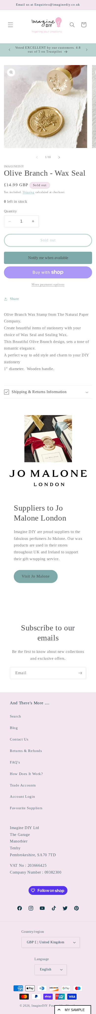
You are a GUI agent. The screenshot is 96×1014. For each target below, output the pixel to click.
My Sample (75, 1010)
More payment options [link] (48, 284)
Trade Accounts (23, 785)
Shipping (28, 192)
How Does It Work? (26, 774)
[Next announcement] (86, 49)
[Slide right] (59, 157)
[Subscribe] (80, 673)
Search (15, 716)
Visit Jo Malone (35, 576)
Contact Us (19, 739)
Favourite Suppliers (26, 808)
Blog (14, 728)
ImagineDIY (40, 1005)
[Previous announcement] (9, 49)
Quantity (10, 211)
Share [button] (14, 299)
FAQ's (15, 762)
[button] (10, 24)
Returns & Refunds (26, 751)
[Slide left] (37, 157)
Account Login (22, 796)
